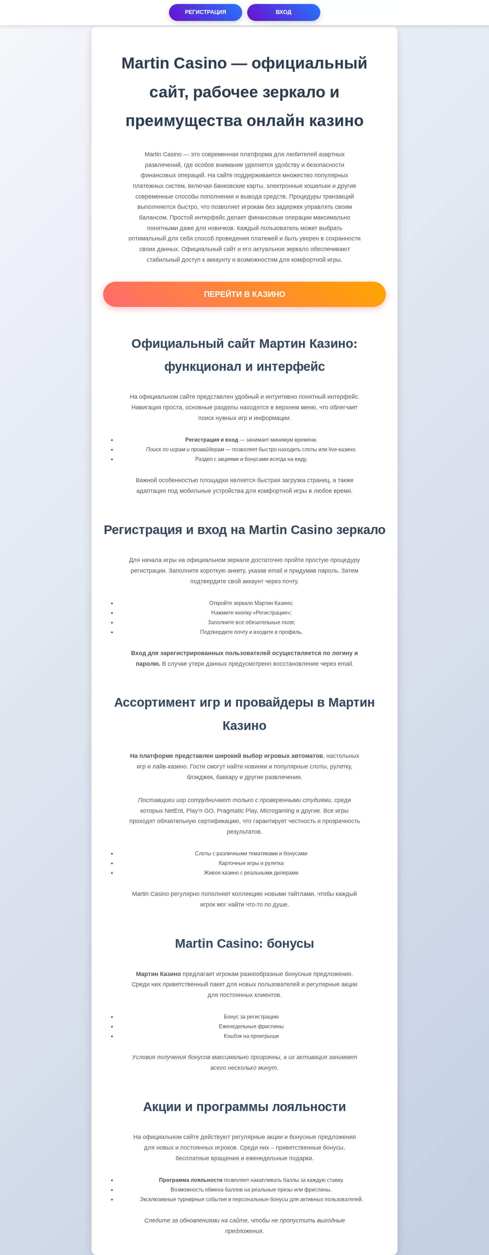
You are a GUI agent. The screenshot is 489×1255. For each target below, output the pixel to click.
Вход (283, 12)
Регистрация (205, 12)
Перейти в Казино (244, 294)
